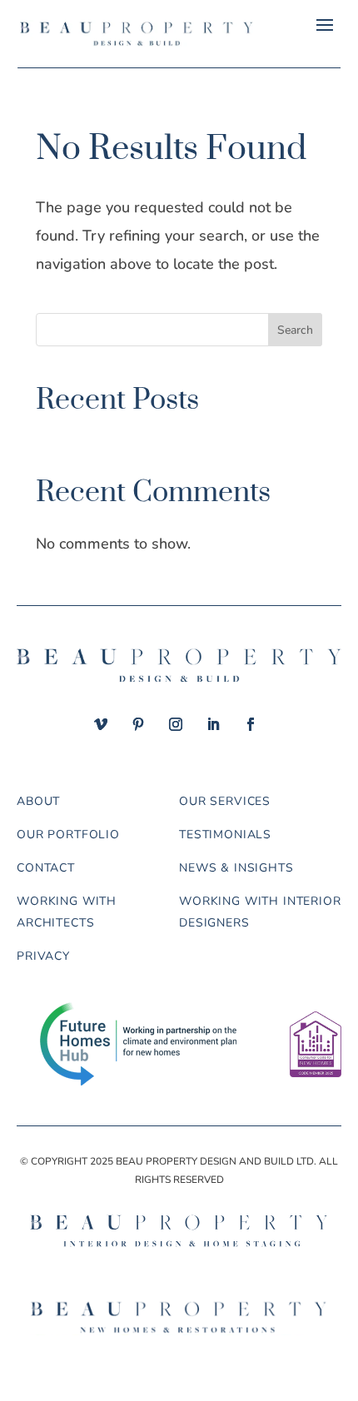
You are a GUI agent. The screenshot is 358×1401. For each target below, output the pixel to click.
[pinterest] (138, 724)
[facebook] (250, 724)
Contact (46, 868)
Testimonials (225, 834)
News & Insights (236, 868)
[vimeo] (100, 724)
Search (295, 330)
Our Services (225, 801)
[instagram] (175, 724)
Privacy (43, 956)
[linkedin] (213, 724)
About (38, 801)
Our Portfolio (68, 834)
